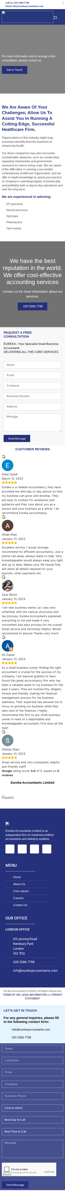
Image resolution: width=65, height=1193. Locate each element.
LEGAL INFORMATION (34, 994)
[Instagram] (22, 849)
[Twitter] (46, 849)
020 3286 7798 (23, 962)
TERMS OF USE (11, 994)
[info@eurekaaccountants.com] (8, 970)
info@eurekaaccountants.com (35, 970)
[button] (55, 17)
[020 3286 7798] (8, 961)
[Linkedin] (34, 849)
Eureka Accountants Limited (32, 782)
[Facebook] (9, 849)
